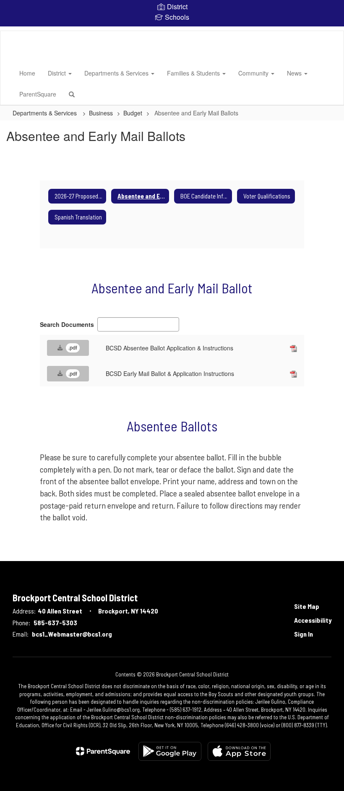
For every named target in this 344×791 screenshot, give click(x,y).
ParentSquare (37, 94)
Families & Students (194, 73)
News (295, 73)
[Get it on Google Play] (169, 751)
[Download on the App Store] (239, 751)
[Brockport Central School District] (13, 31)
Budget (132, 113)
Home (27, 73)
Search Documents (67, 324)
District (58, 73)
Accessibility (312, 620)
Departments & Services (117, 73)
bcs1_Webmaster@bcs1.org (72, 634)
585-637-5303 (55, 623)
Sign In (303, 634)
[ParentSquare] (103, 751)
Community (254, 73)
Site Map (306, 606)
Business (101, 113)
